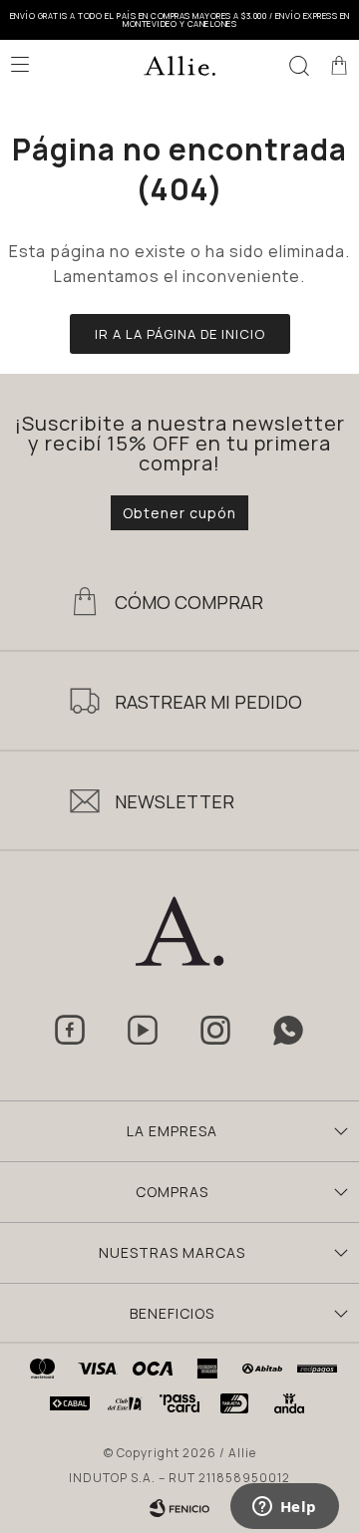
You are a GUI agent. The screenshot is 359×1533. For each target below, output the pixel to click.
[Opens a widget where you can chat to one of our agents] (284, 1508)
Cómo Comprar (189, 602)
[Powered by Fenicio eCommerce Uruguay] (179, 1508)
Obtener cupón (179, 512)
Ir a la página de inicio (180, 334)
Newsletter (174, 801)
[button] (299, 65)
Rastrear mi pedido (208, 702)
